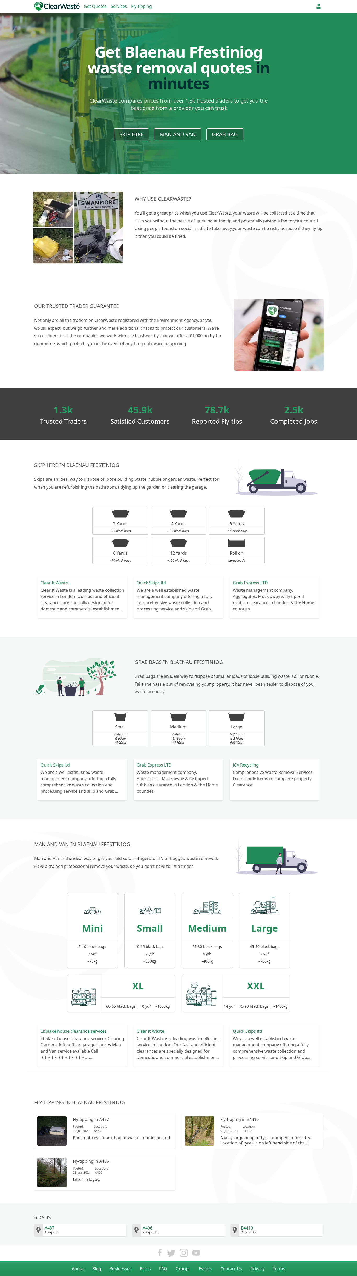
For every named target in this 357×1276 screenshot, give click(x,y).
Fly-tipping (141, 6)
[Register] (318, 6)
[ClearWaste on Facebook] (160, 1254)
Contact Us (231, 1269)
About (78, 1269)
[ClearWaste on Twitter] (171, 1254)
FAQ (163, 1269)
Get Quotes (95, 6)
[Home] (57, 6)
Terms (279, 1269)
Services (119, 6)
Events (205, 1269)
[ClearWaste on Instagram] (184, 1254)
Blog (96, 1269)
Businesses (120, 1269)
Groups (183, 1269)
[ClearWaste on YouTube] (196, 1254)
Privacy (257, 1269)
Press (145, 1269)
